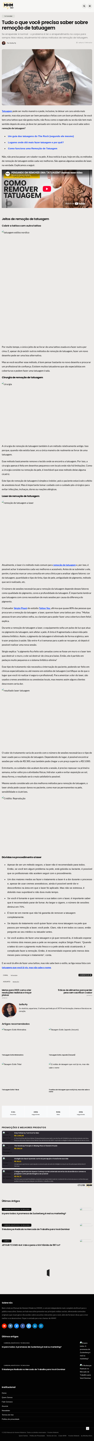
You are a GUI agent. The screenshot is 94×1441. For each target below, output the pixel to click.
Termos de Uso (8, 1415)
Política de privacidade (10, 1419)
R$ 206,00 (18, 1148)
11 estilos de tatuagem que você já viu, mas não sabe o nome (69, 1091)
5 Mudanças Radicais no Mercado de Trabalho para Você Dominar (36, 1229)
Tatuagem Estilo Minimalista (12, 1055)
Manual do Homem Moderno (20, 1262)
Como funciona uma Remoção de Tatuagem (32, 148)
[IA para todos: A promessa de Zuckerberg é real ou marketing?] (86, 1214)
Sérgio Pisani (20, 608)
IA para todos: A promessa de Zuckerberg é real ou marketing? (34, 1213)
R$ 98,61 (17, 1161)
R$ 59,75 (17, 1176)
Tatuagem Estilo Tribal (10, 1090)
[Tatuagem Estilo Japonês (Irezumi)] (70, 1039)
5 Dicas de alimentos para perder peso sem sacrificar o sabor (75, 992)
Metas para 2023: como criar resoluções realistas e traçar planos (16, 994)
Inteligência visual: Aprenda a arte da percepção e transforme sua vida (41, 1159)
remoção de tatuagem (64, 564)
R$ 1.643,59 (19, 1136)
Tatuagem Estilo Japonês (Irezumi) (62, 1055)
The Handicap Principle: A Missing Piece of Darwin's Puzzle (35, 1146)
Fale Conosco (7, 1402)
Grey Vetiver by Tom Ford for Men (26, 1133)
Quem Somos (7, 1397)
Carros (7, 1241)
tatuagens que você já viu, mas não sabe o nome (26, 967)
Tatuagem (7, 111)
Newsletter (6, 1410)
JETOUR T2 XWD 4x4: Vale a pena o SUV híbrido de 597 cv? (31, 1245)
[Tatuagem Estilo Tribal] (23, 1074)
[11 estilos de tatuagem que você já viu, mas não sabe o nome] (70, 1074)
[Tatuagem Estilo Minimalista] (23, 1039)
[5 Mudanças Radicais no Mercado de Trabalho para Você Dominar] (86, 1230)
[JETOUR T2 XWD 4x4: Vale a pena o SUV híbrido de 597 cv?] (86, 1245)
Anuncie (5, 1406)
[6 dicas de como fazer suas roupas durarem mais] (47, 1281)
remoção (16, 982)
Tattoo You (44, 608)
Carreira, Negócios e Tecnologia (16, 1209)
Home (4, 1393)
